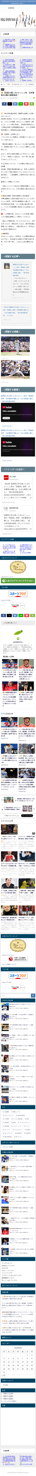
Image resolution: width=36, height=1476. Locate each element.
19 (13, 1365)
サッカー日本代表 (17, 1119)
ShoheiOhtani (21, 1115)
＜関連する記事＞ (7, 1393)
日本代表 (28, 1133)
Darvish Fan (14, 508)
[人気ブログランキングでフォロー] (18, 580)
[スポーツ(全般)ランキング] (18, 958)
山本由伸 (6, 1126)
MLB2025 (19, 1133)
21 (23, 1365)
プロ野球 (6, 1119)
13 (18, 1362)
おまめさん (18, 642)
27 (18, 1369)
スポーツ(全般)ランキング (9, 964)
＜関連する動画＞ (7, 1398)
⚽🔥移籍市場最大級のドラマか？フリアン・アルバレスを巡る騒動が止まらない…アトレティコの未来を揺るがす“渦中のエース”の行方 (18, 1314)
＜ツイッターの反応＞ (9, 1401)
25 (9, 1369)
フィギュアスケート (25, 1122)
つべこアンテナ (7, 1273)
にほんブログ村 (5, 600)
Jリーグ (27, 1126)
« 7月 (3, 1375)
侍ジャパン (19, 1136)
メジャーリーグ (17, 1126)
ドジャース (7, 1129)
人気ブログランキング (7, 576)
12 (13, 1362)
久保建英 (6, 1111)
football (28, 1129)
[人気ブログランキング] (18, 567)
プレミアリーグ (8, 1133)
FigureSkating (8, 1136)
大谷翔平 (6, 1122)
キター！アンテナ (8, 1270)
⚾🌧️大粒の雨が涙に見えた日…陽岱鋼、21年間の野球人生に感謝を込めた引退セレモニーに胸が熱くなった (17, 1305)
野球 (3, 89)
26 (13, 1369)
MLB (27, 1119)
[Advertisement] (18, 1426)
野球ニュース (16, 1111)
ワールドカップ (18, 1129)
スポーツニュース (9, 1115)
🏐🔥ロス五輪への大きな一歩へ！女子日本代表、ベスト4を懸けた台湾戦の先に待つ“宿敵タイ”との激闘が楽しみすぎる (18, 1330)
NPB (14, 1122)
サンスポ (13, 476)
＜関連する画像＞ (7, 1396)
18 (9, 1365)
